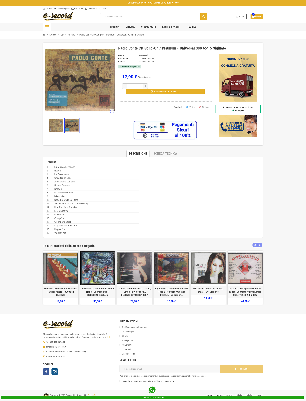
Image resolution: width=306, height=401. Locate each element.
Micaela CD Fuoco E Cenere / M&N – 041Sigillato (208, 290)
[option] (60, 278)
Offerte (47, 8)
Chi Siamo (78, 8)
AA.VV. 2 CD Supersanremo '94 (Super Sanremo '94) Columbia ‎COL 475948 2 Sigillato (245, 291)
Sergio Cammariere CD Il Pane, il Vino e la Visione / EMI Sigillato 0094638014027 (134, 291)
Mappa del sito (128, 354)
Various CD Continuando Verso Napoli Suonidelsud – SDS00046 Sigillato (97, 291)
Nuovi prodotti (128, 340)
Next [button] (259, 245)
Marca (121, 55)
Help (102, 8)
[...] (108, 337)
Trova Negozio (61, 8)
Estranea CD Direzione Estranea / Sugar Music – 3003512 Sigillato (60, 291)
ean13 (121, 61)
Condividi (178, 107)
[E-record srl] (58, 16)
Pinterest (206, 107)
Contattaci (92, 8)
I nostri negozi (128, 331)
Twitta (192, 107)
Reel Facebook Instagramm (134, 327)
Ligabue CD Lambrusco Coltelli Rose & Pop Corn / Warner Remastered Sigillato (171, 291)
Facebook (46, 371)
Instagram (54, 371)
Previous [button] (254, 245)
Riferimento (123, 58)
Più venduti (126, 345)
